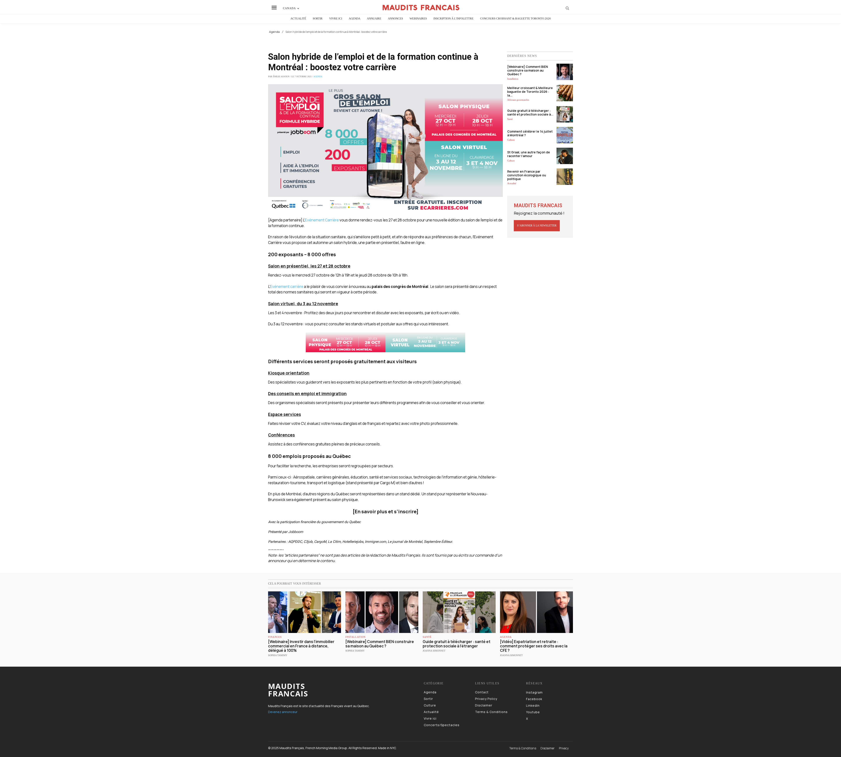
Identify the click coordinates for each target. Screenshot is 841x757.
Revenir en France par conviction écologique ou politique (526, 175)
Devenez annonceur (282, 712)
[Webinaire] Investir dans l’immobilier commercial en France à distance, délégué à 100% (301, 646)
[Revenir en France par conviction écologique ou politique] (565, 176)
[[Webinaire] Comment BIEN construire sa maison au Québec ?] (565, 72)
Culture (511, 139)
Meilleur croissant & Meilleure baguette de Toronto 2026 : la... (530, 91)
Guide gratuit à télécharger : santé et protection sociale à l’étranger (456, 643)
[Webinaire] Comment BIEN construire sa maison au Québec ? (527, 70)
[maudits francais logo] (421, 7)
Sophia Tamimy (277, 655)
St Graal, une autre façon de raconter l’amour (528, 154)
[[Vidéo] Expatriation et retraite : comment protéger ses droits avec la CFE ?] (536, 612)
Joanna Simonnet (434, 650)
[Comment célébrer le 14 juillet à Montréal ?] (565, 135)
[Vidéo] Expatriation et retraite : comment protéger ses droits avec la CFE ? (533, 646)
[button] (567, 8)
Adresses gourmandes (518, 99)
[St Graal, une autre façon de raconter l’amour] (565, 156)
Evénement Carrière (322, 220)
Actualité (511, 183)
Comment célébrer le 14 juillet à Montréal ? (530, 133)
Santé (510, 119)
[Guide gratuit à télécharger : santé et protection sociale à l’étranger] (565, 114)
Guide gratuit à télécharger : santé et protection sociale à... (530, 112)
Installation (512, 78)
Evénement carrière (286, 286)
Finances (275, 637)
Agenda (274, 32)
